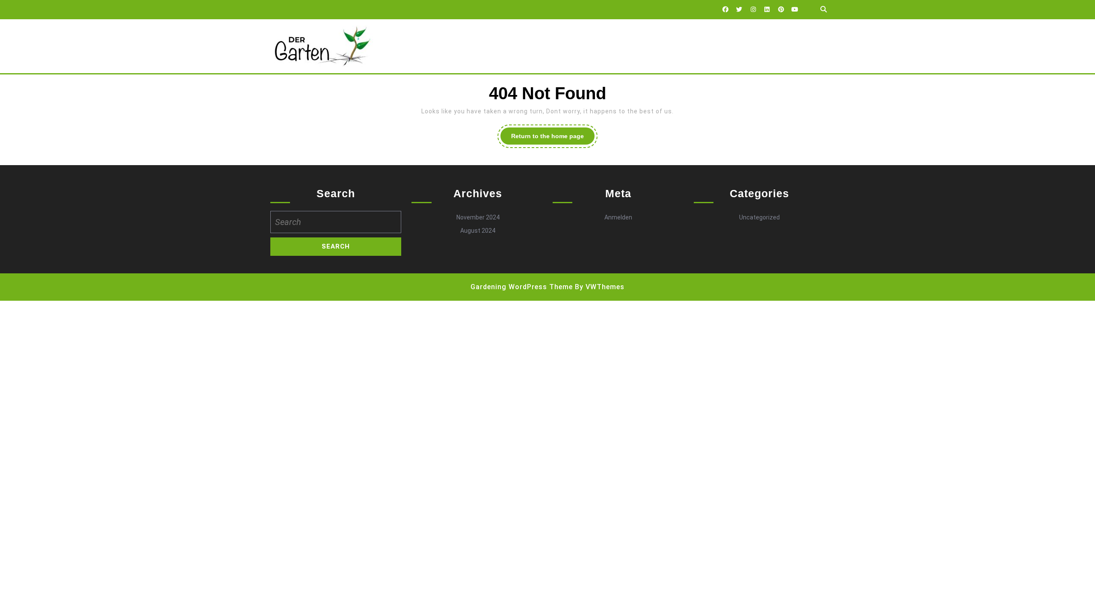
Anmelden (618, 217)
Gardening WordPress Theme (522, 287)
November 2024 (478, 217)
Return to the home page (553, 138)
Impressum (494, 46)
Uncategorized (759, 217)
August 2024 (477, 230)
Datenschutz (439, 46)
